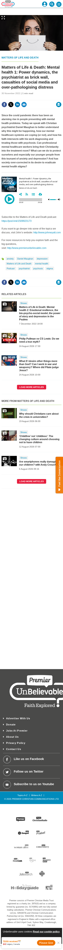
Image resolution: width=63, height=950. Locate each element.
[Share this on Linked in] (17, 104)
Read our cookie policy (46, 931)
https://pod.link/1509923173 (16, 221)
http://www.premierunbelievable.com (26, 248)
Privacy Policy (15, 743)
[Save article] (58, 104)
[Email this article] (24, 104)
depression (42, 258)
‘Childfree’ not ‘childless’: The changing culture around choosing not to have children (39, 439)
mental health (41, 263)
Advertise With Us (18, 718)
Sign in (21, 98)
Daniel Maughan (25, 258)
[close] (61, 98)
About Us (12, 737)
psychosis (38, 268)
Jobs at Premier (17, 730)
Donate (11, 724)
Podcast (11, 268)
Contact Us (13, 749)
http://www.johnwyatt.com (47, 232)
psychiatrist (24, 268)
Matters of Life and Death (20, 57)
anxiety (10, 258)
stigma (49, 268)
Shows (23, 303)
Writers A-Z (36, 795)
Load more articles (31, 387)
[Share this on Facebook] (4, 104)
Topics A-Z (22, 795)
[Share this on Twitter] (11, 104)
